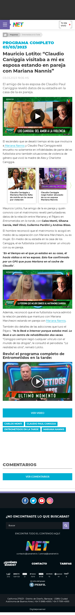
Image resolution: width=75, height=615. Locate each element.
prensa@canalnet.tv (49, 553)
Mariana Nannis (14, 145)
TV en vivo (64, 24)
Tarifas (66, 563)
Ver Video (37, 412)
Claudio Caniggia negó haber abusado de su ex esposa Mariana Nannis (52, 196)
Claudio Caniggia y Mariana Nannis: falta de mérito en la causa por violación (21, 196)
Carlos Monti (13, 423)
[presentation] (4, 185)
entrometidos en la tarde (21, 429)
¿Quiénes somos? (10, 563)
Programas (14, 35)
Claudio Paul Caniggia (41, 423)
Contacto (38, 563)
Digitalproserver (38, 609)
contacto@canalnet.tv (27, 553)
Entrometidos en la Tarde (31, 35)
